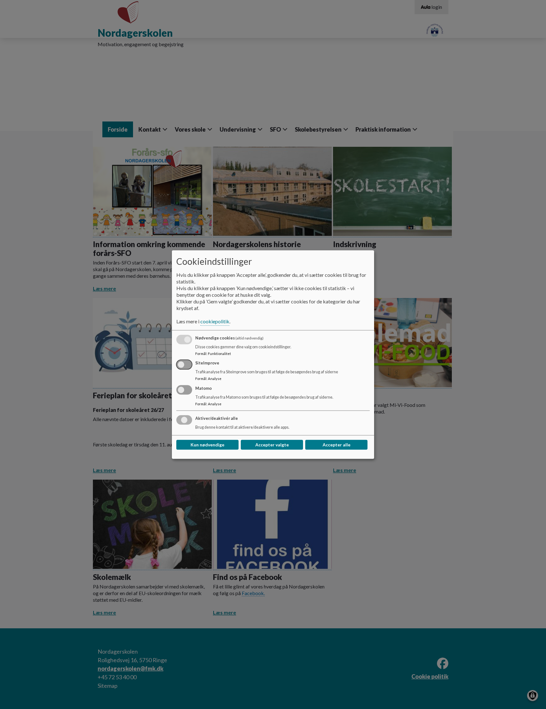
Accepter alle (336, 444)
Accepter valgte (272, 444)
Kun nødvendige (207, 444)
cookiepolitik (214, 321)
